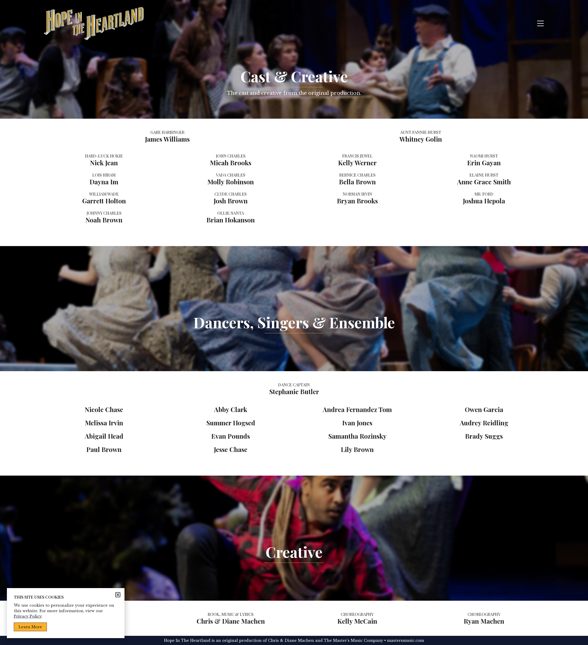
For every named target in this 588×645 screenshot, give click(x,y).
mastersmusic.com (405, 640)
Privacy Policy (28, 616)
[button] (118, 595)
